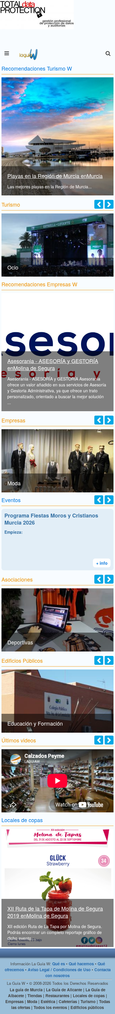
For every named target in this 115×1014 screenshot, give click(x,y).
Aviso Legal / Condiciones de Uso (59, 969)
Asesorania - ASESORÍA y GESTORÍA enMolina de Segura (52, 364)
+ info (102, 563)
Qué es (58, 963)
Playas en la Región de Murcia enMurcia (55, 175)
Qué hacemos (81, 963)
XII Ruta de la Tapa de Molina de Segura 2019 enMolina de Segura (55, 911)
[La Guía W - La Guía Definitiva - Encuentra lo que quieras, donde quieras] (27, 53)
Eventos (11, 500)
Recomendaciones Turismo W (36, 68)
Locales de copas (22, 820)
